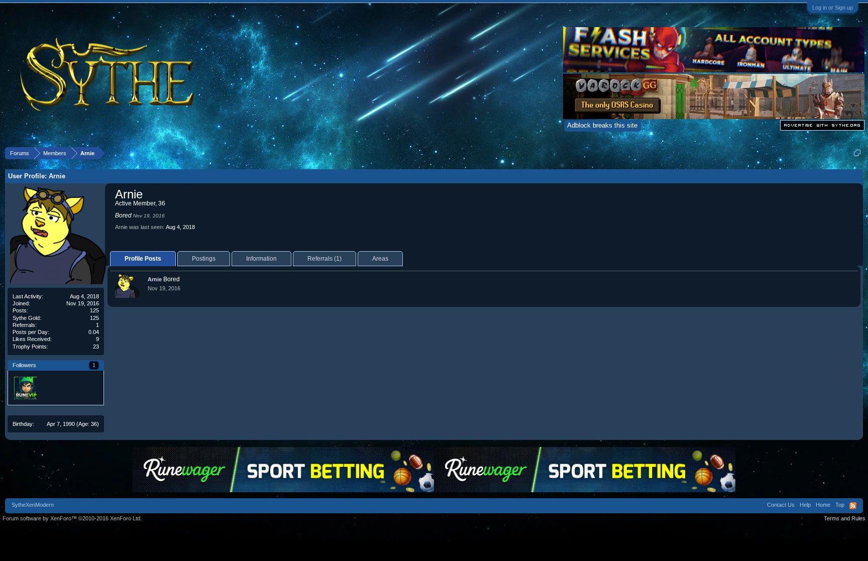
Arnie (155, 279)
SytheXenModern (33, 505)
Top (839, 505)
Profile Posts (143, 258)
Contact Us (781, 505)
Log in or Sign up (832, 8)
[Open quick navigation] (857, 153)
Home (823, 505)
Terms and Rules (844, 518)
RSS (852, 505)
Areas (380, 258)
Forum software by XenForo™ (72, 518)
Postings (203, 258)
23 (96, 347)
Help (805, 505)
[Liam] (25, 388)
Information (261, 258)
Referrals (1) (324, 258)
